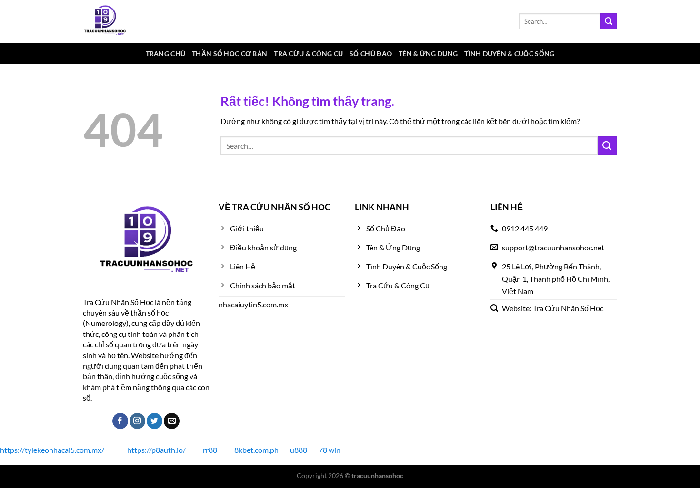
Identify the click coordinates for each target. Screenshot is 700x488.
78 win (329, 449)
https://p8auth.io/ (156, 449)
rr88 (210, 449)
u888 (298, 449)
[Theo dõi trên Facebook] (120, 421)
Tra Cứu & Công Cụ (308, 53)
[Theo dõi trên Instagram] (137, 421)
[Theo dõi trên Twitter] (154, 421)
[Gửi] (608, 21)
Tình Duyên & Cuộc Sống (509, 53)
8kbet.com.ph (256, 449)
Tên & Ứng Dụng (428, 53)
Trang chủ (166, 53)
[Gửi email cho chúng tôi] (172, 421)
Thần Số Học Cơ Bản (229, 53)
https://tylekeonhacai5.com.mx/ (52, 449)
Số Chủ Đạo (371, 53)
